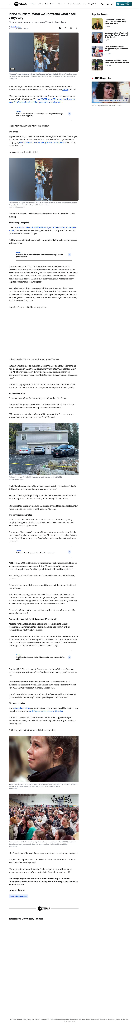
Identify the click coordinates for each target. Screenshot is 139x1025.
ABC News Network (16, 1019)
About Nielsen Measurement (90, 1019)
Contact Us (124, 1019)
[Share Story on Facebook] (60, 28)
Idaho (65, 89)
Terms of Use (103, 1019)
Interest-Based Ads (75, 1019)
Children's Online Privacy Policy (59, 1019)
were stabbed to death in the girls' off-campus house (42, 142)
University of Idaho (21, 707)
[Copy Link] (76, 28)
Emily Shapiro (16, 27)
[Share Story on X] (66, 28)
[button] (10, 4)
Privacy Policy (27, 1019)
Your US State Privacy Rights (40, 1019)
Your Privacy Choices (114, 1019)
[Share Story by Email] (71, 28)
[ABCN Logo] (20, 3)
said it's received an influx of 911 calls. (45, 710)
